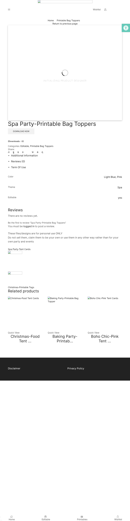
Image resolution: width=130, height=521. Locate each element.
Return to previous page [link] (65, 23)
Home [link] (51, 20)
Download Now (21, 131)
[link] (126, 28)
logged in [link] (28, 226)
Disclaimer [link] (14, 368)
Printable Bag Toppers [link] (68, 20)
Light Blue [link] (110, 176)
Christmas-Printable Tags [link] (21, 287)
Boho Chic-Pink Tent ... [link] (105, 338)
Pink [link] (119, 176)
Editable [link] (24, 146)
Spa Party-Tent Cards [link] (19, 249)
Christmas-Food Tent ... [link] (25, 338)
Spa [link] (119, 187)
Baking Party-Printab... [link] (64, 338)
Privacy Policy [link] (75, 368)
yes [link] (120, 197)
